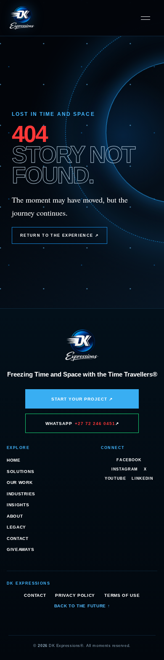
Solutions (20, 471)
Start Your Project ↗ (82, 399)
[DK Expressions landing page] (22, 18)
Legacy (16, 527)
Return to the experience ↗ (59, 235)
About (15, 516)
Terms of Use (122, 595)
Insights (18, 504)
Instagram (124, 469)
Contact (18, 538)
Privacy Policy (75, 595)
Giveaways (20, 549)
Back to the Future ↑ (82, 606)
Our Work (20, 482)
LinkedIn (142, 478)
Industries (21, 494)
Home (14, 460)
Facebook (128, 460)
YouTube (115, 478)
